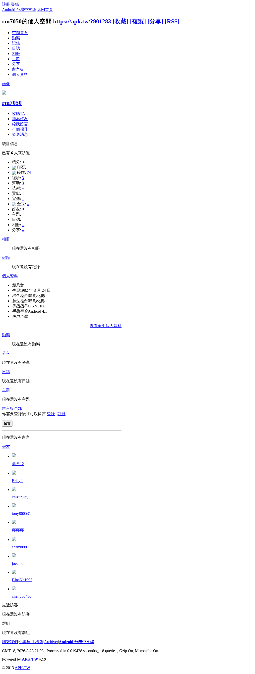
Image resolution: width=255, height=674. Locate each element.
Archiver (51, 642)
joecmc (17, 563)
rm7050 (12, 102)
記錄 (16, 43)
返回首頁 (45, 9)
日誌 (16, 48)
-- (28, 167)
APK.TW (30, 659)
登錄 (15, 4)
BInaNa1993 (22, 580)
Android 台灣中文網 (19, 9)
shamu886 (20, 547)
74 (29, 172)
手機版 (37, 642)
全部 (18, 408)
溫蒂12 (18, 464)
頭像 (6, 84)
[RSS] (172, 21)
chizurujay (20, 497)
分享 (16, 64)
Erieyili (17, 481)
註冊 (6, 4)
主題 (16, 59)
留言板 (18, 69)
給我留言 (20, 124)
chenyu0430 (21, 596)
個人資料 (20, 74)
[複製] (138, 21)
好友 (6, 446)
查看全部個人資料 (106, 326)
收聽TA (18, 113)
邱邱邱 (18, 530)
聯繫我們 (10, 642)
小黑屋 (25, 642)
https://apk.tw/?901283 (82, 21)
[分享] (155, 21)
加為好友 (20, 119)
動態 (16, 38)
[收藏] (120, 21)
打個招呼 (20, 129)
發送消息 (20, 134)
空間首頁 (20, 33)
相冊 (16, 53)
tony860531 (21, 513)
